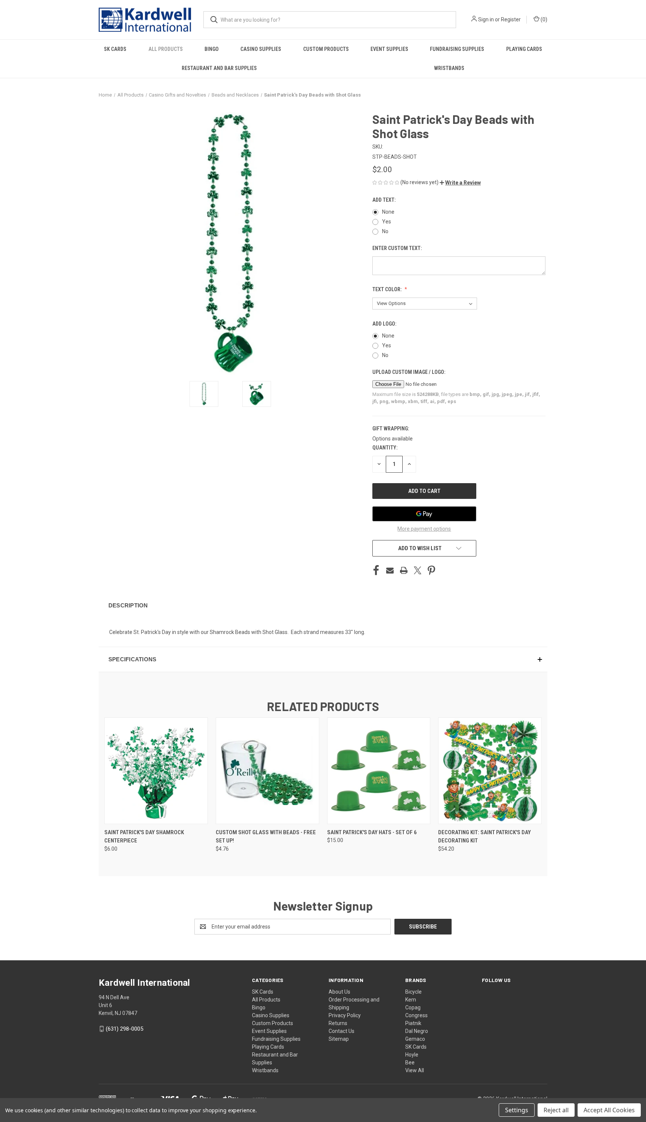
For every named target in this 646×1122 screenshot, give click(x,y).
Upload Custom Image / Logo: (409, 372)
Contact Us (341, 1031)
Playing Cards (524, 49)
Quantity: (384, 448)
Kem (410, 1000)
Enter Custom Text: (397, 248)
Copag (413, 1007)
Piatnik (413, 1023)
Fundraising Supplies (457, 49)
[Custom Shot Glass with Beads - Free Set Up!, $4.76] (267, 771)
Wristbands (449, 68)
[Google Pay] (424, 513)
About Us (339, 992)
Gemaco (415, 1039)
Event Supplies (389, 49)
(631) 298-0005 (124, 1028)
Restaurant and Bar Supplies (219, 68)
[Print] (403, 570)
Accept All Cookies (609, 1110)
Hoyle (411, 1055)
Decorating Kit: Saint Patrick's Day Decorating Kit (484, 836)
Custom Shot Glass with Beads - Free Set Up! (266, 836)
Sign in (486, 19)
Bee (410, 1062)
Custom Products (326, 49)
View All (414, 1070)
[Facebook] (376, 570)
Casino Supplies (260, 49)
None (388, 212)
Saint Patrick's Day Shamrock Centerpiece (144, 836)
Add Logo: (384, 324)
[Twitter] (417, 570)
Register (511, 19)
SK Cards (115, 49)
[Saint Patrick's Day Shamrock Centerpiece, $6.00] (156, 771)
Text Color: (387, 289)
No (385, 231)
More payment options (424, 529)
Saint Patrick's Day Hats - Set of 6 (372, 832)
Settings (516, 1110)
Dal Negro (416, 1031)
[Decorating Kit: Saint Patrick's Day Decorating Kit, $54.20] (490, 771)
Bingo (211, 49)
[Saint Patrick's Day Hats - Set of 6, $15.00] (379, 771)
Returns (338, 1023)
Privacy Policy (345, 1015)
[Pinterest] (431, 570)
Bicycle (413, 992)
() (543, 19)
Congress (416, 1015)
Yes (386, 222)
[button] (460, 183)
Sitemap (339, 1039)
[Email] (390, 570)
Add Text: (384, 200)
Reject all (556, 1110)
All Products (165, 49)
